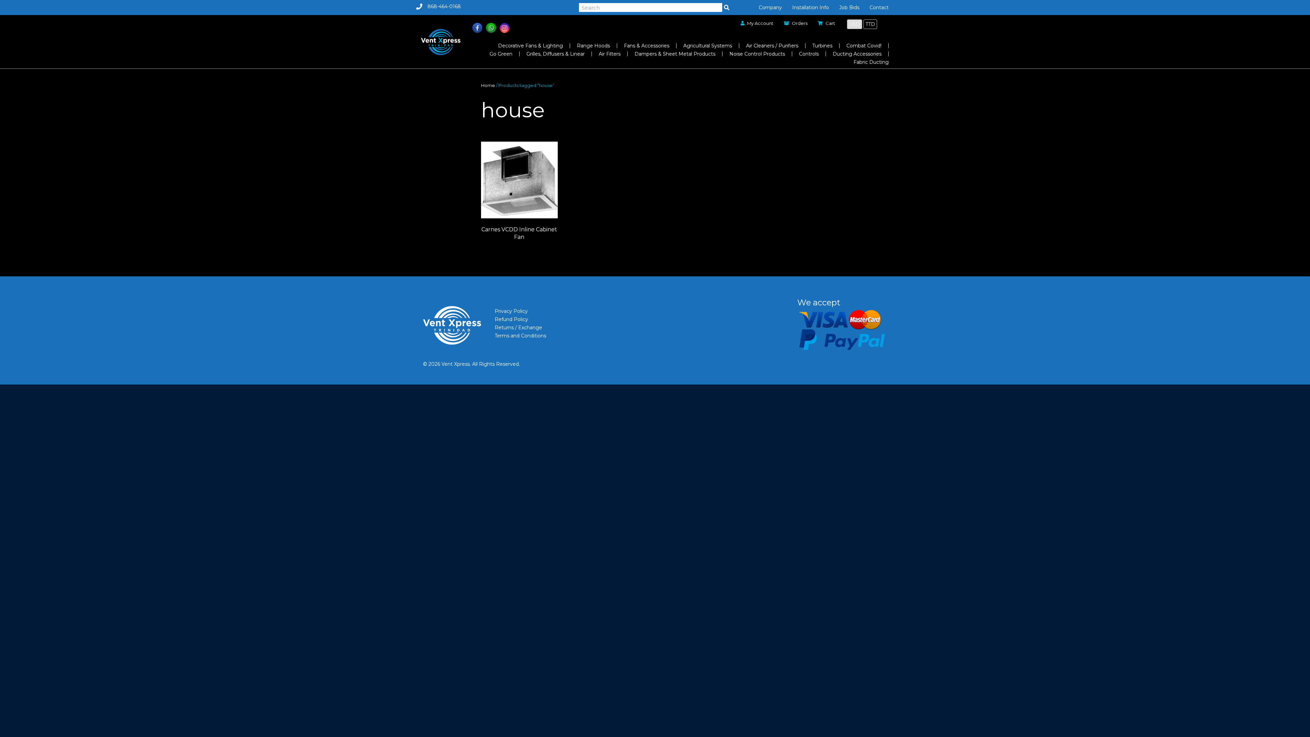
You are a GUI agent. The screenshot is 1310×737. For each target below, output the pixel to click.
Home (488, 85)
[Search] (726, 7)
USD (854, 24)
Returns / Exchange (518, 327)
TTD (870, 24)
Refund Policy (511, 319)
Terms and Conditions (520, 336)
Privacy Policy (511, 311)
